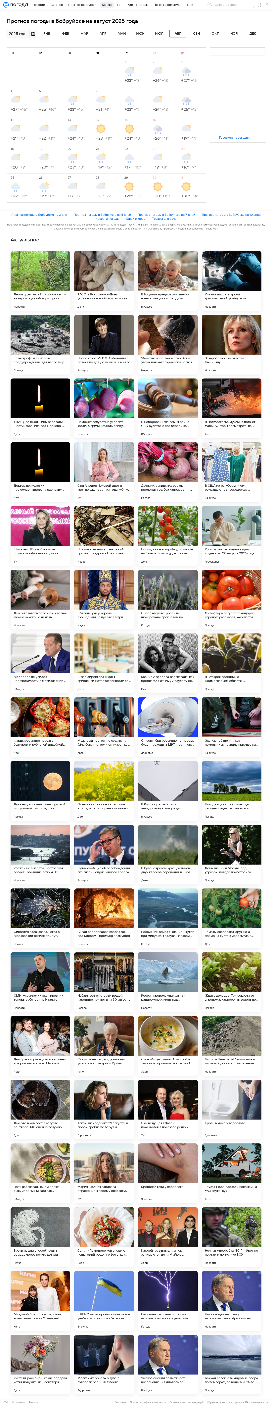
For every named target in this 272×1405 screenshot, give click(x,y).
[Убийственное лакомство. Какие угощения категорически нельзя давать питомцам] (168, 345)
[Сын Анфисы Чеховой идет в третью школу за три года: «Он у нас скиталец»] (104, 472)
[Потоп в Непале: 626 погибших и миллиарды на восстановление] (231, 1046)
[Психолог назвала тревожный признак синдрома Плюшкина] (104, 536)
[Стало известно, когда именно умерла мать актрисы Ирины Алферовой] (104, 1046)
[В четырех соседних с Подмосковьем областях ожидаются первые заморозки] (231, 663)
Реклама (34, 1402)
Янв (46, 33)
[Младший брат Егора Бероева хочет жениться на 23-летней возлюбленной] (40, 1301)
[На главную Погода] (18, 5)
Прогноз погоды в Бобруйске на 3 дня (39, 215)
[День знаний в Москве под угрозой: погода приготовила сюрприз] (231, 854)
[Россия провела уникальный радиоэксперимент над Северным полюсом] (168, 982)
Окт (215, 33)
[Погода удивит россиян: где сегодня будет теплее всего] (231, 791)
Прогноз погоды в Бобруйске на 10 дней (231, 215)
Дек (252, 33)
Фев (65, 33)
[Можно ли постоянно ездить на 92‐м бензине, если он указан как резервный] (104, 727)
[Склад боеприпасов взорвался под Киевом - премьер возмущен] (104, 918)
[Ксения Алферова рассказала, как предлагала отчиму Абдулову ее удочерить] (168, 663)
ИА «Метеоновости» (256, 1402)
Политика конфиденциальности (148, 1402)
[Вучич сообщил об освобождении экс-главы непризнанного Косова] (104, 854)
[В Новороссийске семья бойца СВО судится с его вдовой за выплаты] (168, 408)
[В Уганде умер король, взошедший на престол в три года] (104, 599)
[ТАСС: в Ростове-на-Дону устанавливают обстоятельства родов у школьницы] (104, 281)
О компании (18, 1402)
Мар (84, 33)
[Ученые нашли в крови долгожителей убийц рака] (231, 281)
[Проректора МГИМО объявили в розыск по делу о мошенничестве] (104, 345)
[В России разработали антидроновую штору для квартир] (168, 791)
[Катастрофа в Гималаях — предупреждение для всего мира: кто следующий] (40, 345)
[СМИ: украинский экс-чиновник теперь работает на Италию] (40, 982)
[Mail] (6, 5)
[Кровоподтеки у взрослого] (168, 1173)
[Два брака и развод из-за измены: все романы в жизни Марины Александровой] (40, 1046)
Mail (6, 1402)
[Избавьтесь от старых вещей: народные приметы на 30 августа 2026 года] (104, 982)
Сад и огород (135, 219)
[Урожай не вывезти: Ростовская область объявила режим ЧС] (40, 854)
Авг (178, 33)
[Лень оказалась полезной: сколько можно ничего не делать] (40, 599)
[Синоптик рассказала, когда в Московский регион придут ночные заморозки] (40, 918)
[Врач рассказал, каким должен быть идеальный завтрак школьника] (40, 1173)
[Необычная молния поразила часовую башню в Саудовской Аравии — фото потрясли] (168, 1301)
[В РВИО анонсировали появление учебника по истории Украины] (104, 1301)
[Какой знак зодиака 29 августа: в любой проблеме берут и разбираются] (104, 1109)
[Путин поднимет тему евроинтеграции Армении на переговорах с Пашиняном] (231, 1301)
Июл (159, 33)
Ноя (234, 33)
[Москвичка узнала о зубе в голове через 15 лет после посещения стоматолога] (104, 1364)
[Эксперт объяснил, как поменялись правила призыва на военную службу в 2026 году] (231, 727)
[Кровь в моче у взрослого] (231, 1109)
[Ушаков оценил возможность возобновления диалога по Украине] (168, 1364)
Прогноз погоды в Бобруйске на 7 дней (166, 215)
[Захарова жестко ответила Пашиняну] (231, 345)
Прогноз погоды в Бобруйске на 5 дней (102, 215)
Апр (103, 33)
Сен (196, 33)
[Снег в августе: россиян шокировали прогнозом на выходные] (168, 599)
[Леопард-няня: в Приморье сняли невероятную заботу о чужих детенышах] (40, 281)
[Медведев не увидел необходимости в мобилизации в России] (40, 663)
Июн (140, 33)
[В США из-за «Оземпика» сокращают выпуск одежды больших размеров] (231, 472)
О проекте (120, 1402)
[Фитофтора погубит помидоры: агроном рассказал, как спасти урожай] (231, 599)
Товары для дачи (164, 219)
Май (122, 33)
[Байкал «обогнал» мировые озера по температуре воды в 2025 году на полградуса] (231, 1364)
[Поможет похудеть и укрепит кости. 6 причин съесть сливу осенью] (104, 408)
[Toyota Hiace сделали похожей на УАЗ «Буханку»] (231, 1173)
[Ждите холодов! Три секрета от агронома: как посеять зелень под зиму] (231, 982)
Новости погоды (107, 219)
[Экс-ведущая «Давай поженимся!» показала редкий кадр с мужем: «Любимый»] (168, 1109)
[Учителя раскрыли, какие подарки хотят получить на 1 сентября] (40, 1364)
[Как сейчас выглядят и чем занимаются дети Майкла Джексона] (168, 1237)
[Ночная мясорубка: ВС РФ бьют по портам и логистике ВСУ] (231, 1237)
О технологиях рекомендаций (187, 1402)
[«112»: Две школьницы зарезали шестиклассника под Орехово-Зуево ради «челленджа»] (40, 408)
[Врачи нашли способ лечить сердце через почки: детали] (40, 1237)
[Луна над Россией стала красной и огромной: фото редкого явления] (40, 791)
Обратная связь (216, 1402)
